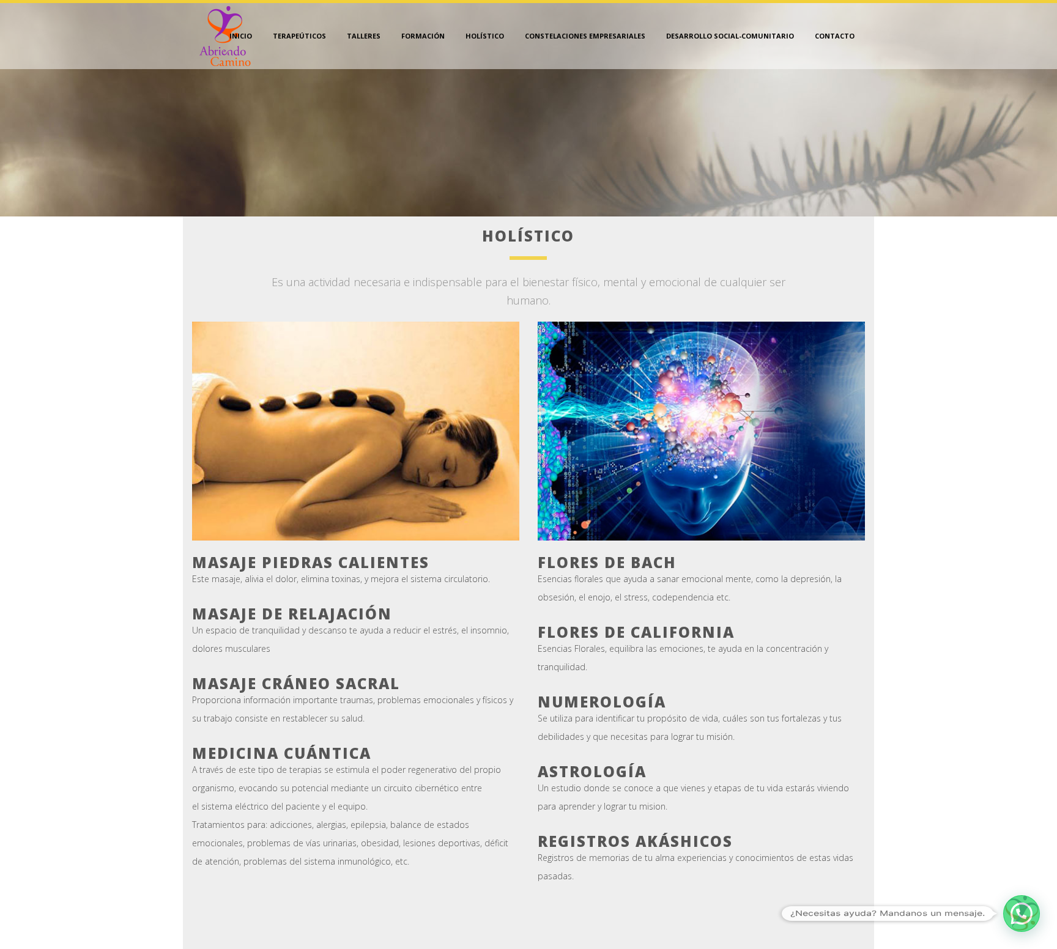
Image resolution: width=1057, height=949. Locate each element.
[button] (1021, 913)
